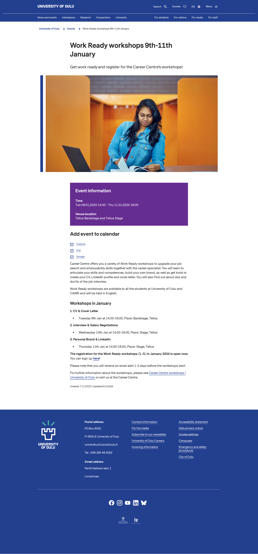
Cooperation (103, 17)
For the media (140, 428)
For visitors (180, 17)
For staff (213, 17)
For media (197, 17)
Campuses (185, 441)
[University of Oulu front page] (63, 7)
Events (71, 28)
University (121, 17)
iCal (78, 250)
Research (85, 17)
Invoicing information (145, 447)
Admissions (68, 17)
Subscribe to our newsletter (149, 434)
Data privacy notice (191, 428)
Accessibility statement (193, 422)
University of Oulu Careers (148, 441)
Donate (176, 6)
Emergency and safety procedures (192, 449)
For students (162, 17)
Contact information (144, 422)
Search (157, 6)
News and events (47, 17)
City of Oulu (186, 457)
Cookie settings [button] (188, 434)
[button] (211, 6)
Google (80, 256)
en (197, 9)
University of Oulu (49, 28)
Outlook (80, 244)
